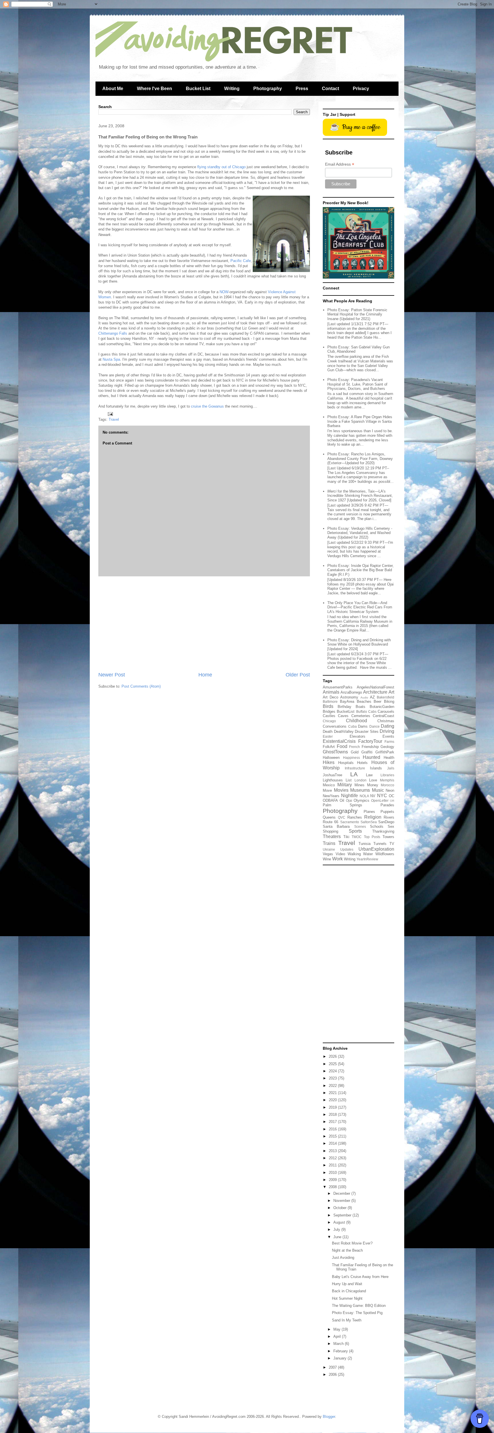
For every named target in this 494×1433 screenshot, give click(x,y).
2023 (333, 1078)
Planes (369, 811)
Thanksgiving (383, 831)
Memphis (387, 780)
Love (373, 780)
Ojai (349, 800)
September (342, 1215)
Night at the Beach (347, 1250)
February (341, 1351)
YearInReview (367, 859)
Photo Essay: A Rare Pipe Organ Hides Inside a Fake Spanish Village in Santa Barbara (359, 421)
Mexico (329, 785)
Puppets (387, 811)
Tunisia (364, 843)
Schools (376, 826)
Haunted (371, 757)
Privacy (361, 88)
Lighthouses (333, 780)
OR (392, 800)
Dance (374, 726)
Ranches (354, 817)
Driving (387, 731)
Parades (387, 805)
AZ (372, 697)
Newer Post (111, 675)
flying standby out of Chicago (221, 167)
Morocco (387, 785)
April (337, 1336)
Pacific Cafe (240, 261)
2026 (333, 1056)
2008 (333, 1187)
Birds (328, 706)
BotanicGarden (382, 706)
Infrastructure (355, 768)
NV (372, 796)
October (340, 1208)
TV (391, 843)
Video (340, 854)
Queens (329, 817)
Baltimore (330, 701)
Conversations (334, 726)
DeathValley (344, 731)
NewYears (331, 796)
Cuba (352, 726)
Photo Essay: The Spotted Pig (357, 1313)
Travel (114, 419)
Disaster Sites (367, 731)
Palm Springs (342, 805)
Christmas (385, 721)
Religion (372, 817)
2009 (333, 1180)
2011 (333, 1165)
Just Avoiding (343, 1257)
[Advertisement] (204, 624)
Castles (329, 716)
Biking (389, 701)
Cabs (372, 711)
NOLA (364, 796)
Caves (343, 716)
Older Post (298, 675)
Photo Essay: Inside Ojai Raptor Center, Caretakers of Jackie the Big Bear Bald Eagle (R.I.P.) (360, 570)
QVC (341, 817)
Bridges (329, 711)
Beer (377, 701)
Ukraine (329, 849)
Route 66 (330, 822)
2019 (333, 1107)
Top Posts (372, 837)
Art (391, 692)
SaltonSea (368, 822)
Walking (354, 854)
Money (372, 785)
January (340, 1358)
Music (378, 790)
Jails (390, 768)
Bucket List (198, 88)
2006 (333, 1374)
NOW (224, 292)
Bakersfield (385, 697)
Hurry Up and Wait (347, 1284)
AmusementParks (337, 687)
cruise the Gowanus (207, 406)
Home (205, 675)
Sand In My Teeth (346, 1320)
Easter (328, 736)
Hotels (362, 763)
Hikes (328, 762)
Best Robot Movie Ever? (352, 1243)
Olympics (361, 800)
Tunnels (380, 843)
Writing (232, 88)
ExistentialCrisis (339, 741)
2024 (333, 1071)
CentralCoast (383, 716)
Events (388, 736)
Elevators (357, 736)
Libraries (387, 775)
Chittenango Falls (112, 333)
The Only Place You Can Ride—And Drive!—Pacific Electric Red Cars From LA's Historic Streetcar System (359, 607)
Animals (331, 692)
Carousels (386, 711)
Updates (346, 849)
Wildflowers (384, 854)
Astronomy (349, 697)
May (337, 1329)
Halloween (331, 757)
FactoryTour (370, 741)
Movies (341, 790)
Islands (376, 768)
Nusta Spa (111, 359)
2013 (333, 1151)
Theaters (332, 836)
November (342, 1200)
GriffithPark (384, 752)
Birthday (344, 706)
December (342, 1193)
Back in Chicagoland (349, 1291)
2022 (333, 1085)
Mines (359, 785)
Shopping (330, 831)
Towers (388, 837)
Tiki (346, 837)
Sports (355, 831)
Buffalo (361, 711)
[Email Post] (110, 413)
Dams (363, 726)
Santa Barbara (336, 826)
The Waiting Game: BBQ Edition (359, 1305)
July (337, 1229)
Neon (390, 790)
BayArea (347, 701)
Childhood (356, 720)
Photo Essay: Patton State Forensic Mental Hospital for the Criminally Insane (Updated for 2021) (357, 314)
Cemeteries (360, 716)
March (339, 1343)
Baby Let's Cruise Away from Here (360, 1277)
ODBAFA (330, 800)
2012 (333, 1158)
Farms (389, 741)
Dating (387, 726)
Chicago (329, 721)
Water (368, 854)
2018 (333, 1114)
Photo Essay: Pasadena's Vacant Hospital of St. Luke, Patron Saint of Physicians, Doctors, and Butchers (357, 384)
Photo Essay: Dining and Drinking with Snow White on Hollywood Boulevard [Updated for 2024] (359, 644)
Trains (329, 843)
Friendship (370, 747)
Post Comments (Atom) (141, 686)
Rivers (389, 817)
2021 (333, 1093)
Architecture (375, 692)
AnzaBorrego (351, 692)
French (354, 747)
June (337, 1237)
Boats (360, 706)
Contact (330, 88)
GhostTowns (335, 751)
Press (302, 88)
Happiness (351, 757)
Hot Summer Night (347, 1298)
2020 (333, 1100)
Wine (327, 859)
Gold (354, 752)
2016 (333, 1129)
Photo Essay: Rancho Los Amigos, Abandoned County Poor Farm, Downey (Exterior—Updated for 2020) (360, 458)
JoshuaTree (332, 775)
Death (327, 731)
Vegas (328, 854)
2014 (333, 1143)
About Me (112, 88)
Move (327, 790)
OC (391, 796)
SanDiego (386, 822)
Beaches (364, 701)
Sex (391, 826)
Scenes (360, 826)
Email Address (339, 164)
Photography (267, 88)
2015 (333, 1136)
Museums (360, 790)
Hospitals (346, 763)
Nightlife (349, 795)
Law (369, 775)
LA (354, 774)
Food (342, 746)
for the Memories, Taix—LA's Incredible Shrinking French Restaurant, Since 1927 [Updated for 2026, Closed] (360, 495)
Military (344, 784)
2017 (333, 1122)
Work (337, 858)
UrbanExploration (376, 849)
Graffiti (367, 752)
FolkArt (329, 747)
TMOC (357, 837)
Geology (387, 747)
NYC (382, 795)
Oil (342, 800)
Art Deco (330, 697)
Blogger (329, 1416)
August (339, 1222)
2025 (333, 1064)
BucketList (345, 711)
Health (389, 757)
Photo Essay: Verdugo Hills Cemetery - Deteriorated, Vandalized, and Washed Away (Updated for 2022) (359, 532)
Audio (364, 697)
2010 (333, 1172)
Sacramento (349, 822)
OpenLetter (380, 800)
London (360, 780)
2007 (333, 1367)
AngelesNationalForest (375, 687)
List (349, 780)
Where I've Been (154, 88)
